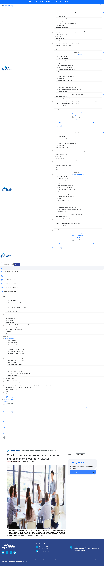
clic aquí (72, 2)
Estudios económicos (77, 112)
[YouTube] (7, 552)
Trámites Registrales (15, 450)
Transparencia (6, 421)
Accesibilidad (78, 117)
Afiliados (77, 115)
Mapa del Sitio (84, 559)
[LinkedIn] (14, 552)
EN (100, 4)
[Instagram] (11, 552)
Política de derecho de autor (71, 559)
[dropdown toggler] (22, 358)
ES (99, 6)
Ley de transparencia (77, 113)
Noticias (77, 232)
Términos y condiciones (55, 559)
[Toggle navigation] (76, 9)
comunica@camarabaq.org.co (46, 551)
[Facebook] (3, 552)
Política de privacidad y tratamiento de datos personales (31, 559)
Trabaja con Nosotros (95, 559)
